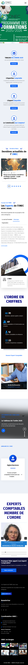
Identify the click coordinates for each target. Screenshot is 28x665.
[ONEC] (6, 3)
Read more (14, 63)
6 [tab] (20, 186)
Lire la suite (4, 245)
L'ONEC (13, 172)
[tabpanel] (14, 170)
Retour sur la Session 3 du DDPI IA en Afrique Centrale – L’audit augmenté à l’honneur (14, 176)
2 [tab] (12, 186)
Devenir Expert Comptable (14, 387)
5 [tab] (18, 186)
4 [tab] (16, 186)
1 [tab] (9, 186)
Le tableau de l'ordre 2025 (11, 421)
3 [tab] (14, 186)
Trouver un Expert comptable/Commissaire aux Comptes (11, 474)
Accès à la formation (14, 385)
